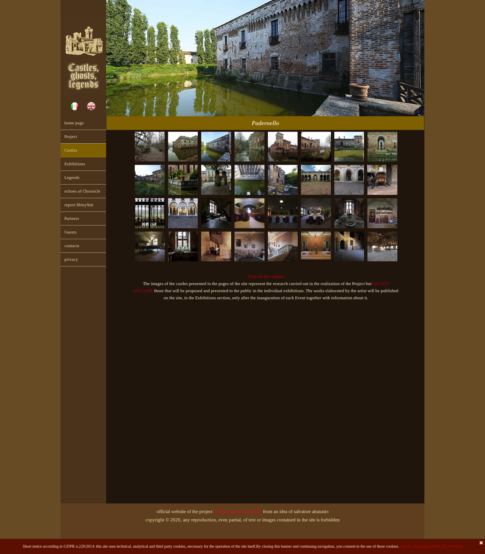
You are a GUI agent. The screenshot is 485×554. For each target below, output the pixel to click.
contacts (71, 245)
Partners (71, 218)
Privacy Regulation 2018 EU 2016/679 (432, 546)
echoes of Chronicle (82, 191)
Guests (70, 232)
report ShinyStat (78, 204)
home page (74, 123)
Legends (72, 177)
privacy (71, 259)
